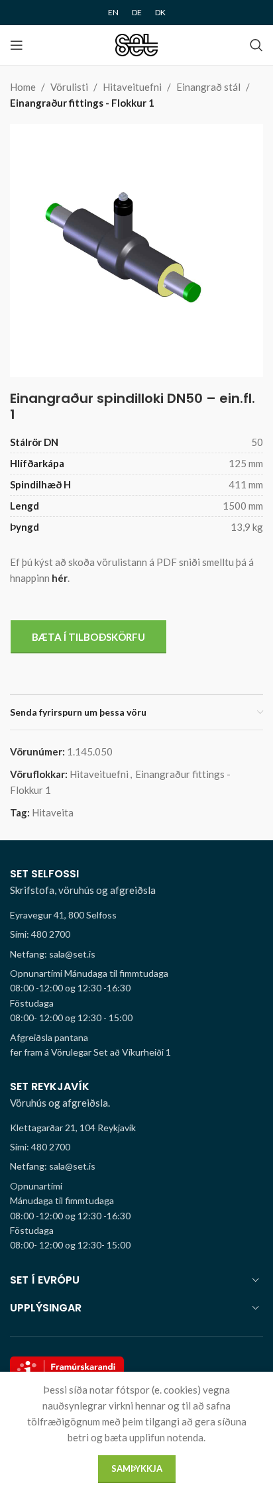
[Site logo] (136, 44)
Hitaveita (53, 812)
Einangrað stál (208, 87)
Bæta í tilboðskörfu (88, 637)
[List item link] (136, 934)
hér (60, 578)
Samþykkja (136, 1468)
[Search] (256, 45)
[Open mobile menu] (16, 45)
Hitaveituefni (132, 87)
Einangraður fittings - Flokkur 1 (82, 103)
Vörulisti (69, 87)
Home (23, 87)
